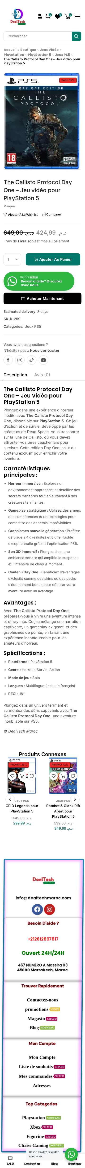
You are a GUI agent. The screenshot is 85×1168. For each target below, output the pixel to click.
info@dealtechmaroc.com (42, 898)
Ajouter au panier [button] (22, 775)
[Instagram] (20, 360)
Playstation (14, 54)
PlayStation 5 (39, 54)
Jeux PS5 (62, 54)
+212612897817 (42, 939)
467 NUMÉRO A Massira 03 (43, 965)
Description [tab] (15, 374)
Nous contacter (45, 350)
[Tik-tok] (31, 360)
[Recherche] (76, 36)
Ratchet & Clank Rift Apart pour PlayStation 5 (63, 811)
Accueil (10, 49)
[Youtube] (43, 360)
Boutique (28, 49)
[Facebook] (8, 360)
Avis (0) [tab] (42, 374)
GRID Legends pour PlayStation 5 (22, 808)
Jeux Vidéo (49, 49)
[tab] (15, 376)
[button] (40, 16)
